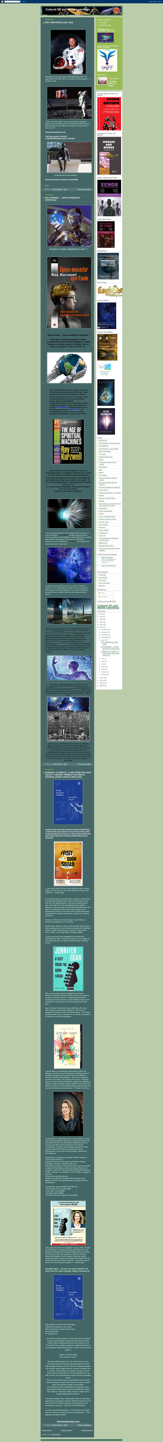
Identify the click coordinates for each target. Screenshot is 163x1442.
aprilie (103, 666)
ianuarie (104, 674)
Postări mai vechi (87, 1430)
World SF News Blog (105, 457)
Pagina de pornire (66, 1430)
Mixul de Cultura (107, 557)
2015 (101, 619)
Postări (102, 593)
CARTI (101, 514)
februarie (104, 672)
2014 (101, 622)
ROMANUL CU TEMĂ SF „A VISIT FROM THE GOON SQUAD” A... (110, 653)
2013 (101, 624)
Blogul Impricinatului (105, 511)
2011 (101, 678)
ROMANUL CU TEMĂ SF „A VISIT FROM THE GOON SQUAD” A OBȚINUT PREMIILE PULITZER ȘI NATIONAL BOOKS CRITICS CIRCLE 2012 (68, 775)
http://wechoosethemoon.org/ (55, 132)
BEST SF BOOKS (105, 451)
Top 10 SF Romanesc (108, 566)
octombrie (104, 635)
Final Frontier (103, 525)
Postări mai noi (47, 1430)
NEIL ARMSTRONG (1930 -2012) (59, 22)
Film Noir (102, 586)
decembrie (104, 629)
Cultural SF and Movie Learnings (67, 9)
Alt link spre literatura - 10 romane (110, 493)
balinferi (101, 501)
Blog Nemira (103, 508)
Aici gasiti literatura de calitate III (109, 487)
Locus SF (102, 535)
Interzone (102, 527)
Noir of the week (104, 583)
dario (100, 470)
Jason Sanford (103, 530)
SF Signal (102, 454)
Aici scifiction (103, 490)
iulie (102, 659)
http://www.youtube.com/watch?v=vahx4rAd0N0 (61, 179)
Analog (101, 495)
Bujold (101, 459)
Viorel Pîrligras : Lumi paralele (108, 449)
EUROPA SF (103, 440)
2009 (101, 683)
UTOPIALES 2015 (105, 25)
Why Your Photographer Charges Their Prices (108, 560)
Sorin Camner (114, 78)
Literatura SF (103, 533)
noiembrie (104, 632)
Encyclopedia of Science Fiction (109, 443)
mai (102, 664)
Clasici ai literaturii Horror (107, 516)
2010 (101, 680)
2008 (101, 686)
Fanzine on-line (104, 522)
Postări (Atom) (56, 1434)
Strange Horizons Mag (106, 546)
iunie (103, 661)
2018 (101, 614)
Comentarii (103, 596)
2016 (101, 617)
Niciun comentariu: (85, 189)
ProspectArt (103, 22)
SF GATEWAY (104, 446)
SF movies (102, 580)
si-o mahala (103, 475)
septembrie (105, 637)
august (103, 640)
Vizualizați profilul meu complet (112, 83)
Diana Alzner (103, 467)
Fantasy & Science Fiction (107, 519)
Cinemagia (102, 575)
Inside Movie (103, 577)
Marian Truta (103, 543)
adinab (101, 472)
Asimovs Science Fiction (107, 498)
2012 (101, 627)
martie (103, 669)
